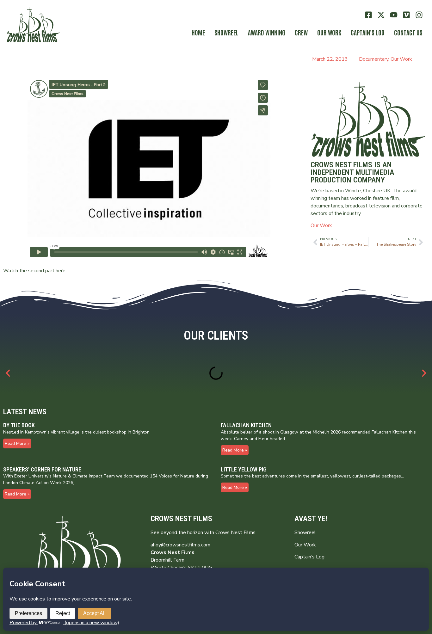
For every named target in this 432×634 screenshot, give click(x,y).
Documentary (373, 59)
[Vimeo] (406, 15)
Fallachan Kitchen (246, 425)
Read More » (17, 443)
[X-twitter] (381, 15)
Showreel (226, 32)
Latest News (24, 411)
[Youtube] (393, 15)
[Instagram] (418, 15)
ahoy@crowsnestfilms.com (180, 544)
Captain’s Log (309, 556)
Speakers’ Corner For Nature (42, 469)
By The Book (19, 425)
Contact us (408, 32)
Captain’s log (368, 32)
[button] (8, 373)
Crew (301, 32)
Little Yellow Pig (244, 469)
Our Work (329, 32)
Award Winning (266, 32)
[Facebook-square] (368, 15)
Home (198, 32)
